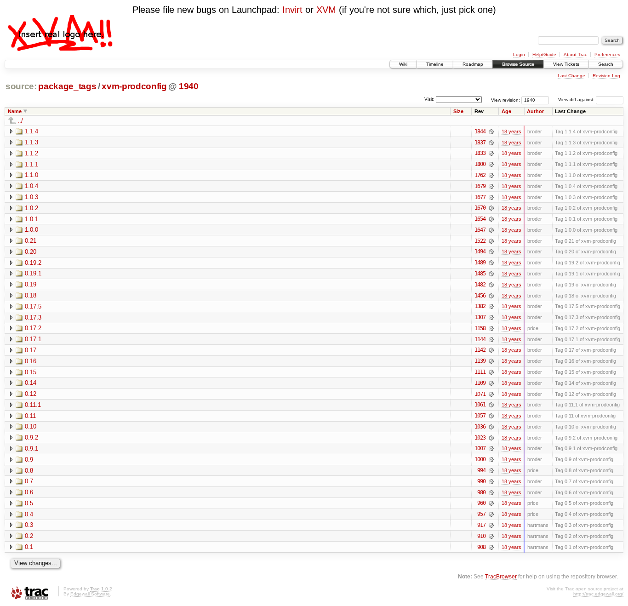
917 (481, 525)
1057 (479, 415)
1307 (479, 317)
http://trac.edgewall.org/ (598, 593)
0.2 (29, 535)
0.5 (29, 503)
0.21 (30, 240)
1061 (479, 404)
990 (481, 481)
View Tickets (566, 64)
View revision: (505, 99)
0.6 (29, 492)
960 (481, 503)
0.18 (30, 295)
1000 (479, 459)
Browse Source (518, 64)
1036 (479, 426)
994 (481, 470)
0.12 (30, 393)
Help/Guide (544, 54)
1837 (479, 142)
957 (481, 514)
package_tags (67, 86)
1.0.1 (31, 219)
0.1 (29, 546)
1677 (479, 197)
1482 (479, 284)
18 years (511, 131)
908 (481, 547)
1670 (479, 208)
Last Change (571, 75)
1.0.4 (31, 186)
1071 (479, 394)
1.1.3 (31, 142)
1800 (479, 164)
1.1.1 (31, 164)
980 (481, 492)
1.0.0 (31, 229)
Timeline (435, 64)
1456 (479, 295)
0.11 (30, 415)
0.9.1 (31, 448)
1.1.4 (31, 131)
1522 (479, 241)
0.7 (29, 481)
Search (605, 64)
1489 (479, 262)
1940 (189, 86)
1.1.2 (31, 153)
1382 (479, 306)
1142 (479, 350)
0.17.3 (33, 317)
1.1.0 (31, 175)
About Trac (575, 54)
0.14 (30, 382)
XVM (326, 10)
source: (21, 86)
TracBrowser (501, 576)
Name (15, 111)
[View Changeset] (491, 131)
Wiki (403, 64)
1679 (479, 186)
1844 (479, 131)
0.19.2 (33, 262)
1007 (479, 448)
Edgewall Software (90, 593)
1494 (479, 251)
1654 (479, 219)
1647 (479, 230)
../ (20, 120)
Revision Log (606, 75)
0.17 (30, 350)
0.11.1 (33, 404)
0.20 (30, 251)
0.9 (29, 459)
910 (481, 536)
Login (519, 54)
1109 (479, 383)
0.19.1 (33, 273)
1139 (479, 361)
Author (535, 111)
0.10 (30, 426)
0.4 (29, 514)
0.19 (30, 284)
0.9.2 (31, 437)
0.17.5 (33, 306)
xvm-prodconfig (134, 86)
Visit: (429, 99)
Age (506, 111)
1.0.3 (31, 197)
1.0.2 (31, 208)
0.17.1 (33, 339)
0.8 (29, 470)
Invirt (292, 10)
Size (458, 111)
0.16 (30, 361)
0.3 (29, 524)
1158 (479, 328)
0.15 (30, 372)
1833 (479, 153)
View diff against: (577, 99)
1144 (479, 339)
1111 (479, 372)
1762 (479, 175)
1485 (479, 273)
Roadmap (472, 64)
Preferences (607, 54)
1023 (479, 437)
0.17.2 (33, 328)
